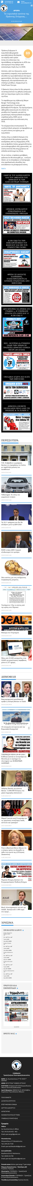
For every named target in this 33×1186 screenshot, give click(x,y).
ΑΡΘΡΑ (16, 10)
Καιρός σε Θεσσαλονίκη (8, 952)
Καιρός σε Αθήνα (7, 933)
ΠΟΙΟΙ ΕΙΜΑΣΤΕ (6, 1097)
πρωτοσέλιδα (16, 1026)
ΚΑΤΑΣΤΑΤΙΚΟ (5, 1111)
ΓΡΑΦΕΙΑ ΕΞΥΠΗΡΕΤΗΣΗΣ (9, 1118)
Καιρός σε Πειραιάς (7, 943)
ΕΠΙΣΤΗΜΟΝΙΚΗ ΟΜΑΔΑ (9, 1104)
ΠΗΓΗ (3, 169)
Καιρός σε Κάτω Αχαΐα (8, 961)
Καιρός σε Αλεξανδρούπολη (9, 970)
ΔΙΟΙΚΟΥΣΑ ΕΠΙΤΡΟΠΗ (8, 1101)
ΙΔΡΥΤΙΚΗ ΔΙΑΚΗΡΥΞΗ (8, 1108)
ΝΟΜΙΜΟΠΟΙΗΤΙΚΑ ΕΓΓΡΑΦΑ (10, 1115)
